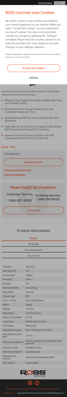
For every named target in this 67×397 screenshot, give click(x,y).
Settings (33, 77)
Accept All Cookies (33, 68)
